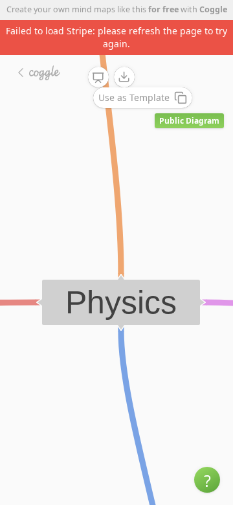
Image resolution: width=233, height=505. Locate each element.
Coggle (213, 9)
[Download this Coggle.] (124, 77)
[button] (207, 480)
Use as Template (134, 97)
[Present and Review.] (98, 77)
